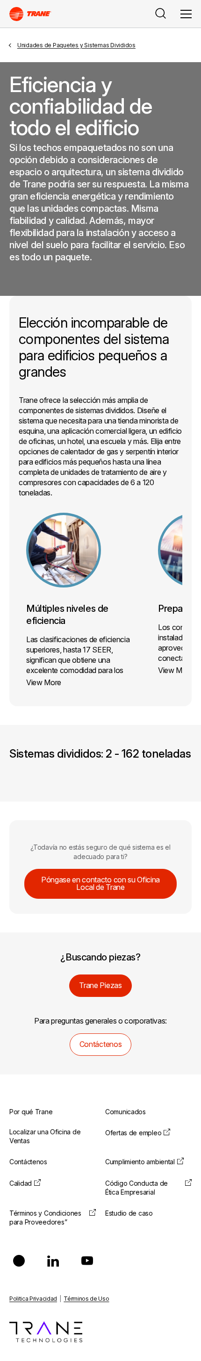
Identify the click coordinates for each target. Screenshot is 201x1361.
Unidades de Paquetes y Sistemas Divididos (76, 45)
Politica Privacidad (33, 1298)
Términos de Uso (86, 1298)
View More (43, 682)
